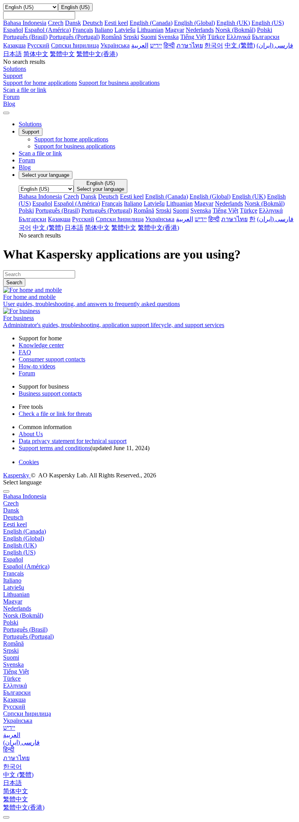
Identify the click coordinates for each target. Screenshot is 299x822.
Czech (55, 22)
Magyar (174, 29)
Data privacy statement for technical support (73, 441)
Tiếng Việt (193, 36)
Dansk (73, 22)
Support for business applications (119, 82)
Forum (27, 160)
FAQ (25, 352)
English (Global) (194, 22)
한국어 (213, 45)
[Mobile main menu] (6, 113)
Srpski (131, 36)
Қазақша (14, 45)
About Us (31, 434)
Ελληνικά (238, 36)
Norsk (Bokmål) (235, 29)
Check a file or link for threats (55, 413)
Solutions (30, 124)
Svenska (168, 36)
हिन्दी (169, 45)
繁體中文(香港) (97, 54)
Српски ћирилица (75, 45)
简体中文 (35, 54)
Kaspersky (17, 475)
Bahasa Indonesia (24, 22)
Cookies (29, 462)
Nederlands (200, 29)
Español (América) (48, 29)
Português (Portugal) (74, 36)
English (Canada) (151, 22)
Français (82, 29)
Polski (264, 29)
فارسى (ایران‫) (275, 45)
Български (266, 36)
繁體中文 (62, 54)
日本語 (12, 54)
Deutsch (93, 22)
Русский (38, 45)
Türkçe (216, 36)
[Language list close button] (6, 491)
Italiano (104, 29)
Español (13, 29)
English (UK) (233, 22)
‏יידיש (156, 45)
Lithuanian (150, 29)
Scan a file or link (40, 153)
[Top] (6, 817)
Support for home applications (40, 82)
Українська (115, 45)
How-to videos (37, 366)
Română (111, 36)
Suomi (149, 36)
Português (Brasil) (25, 36)
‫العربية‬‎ (139, 45)
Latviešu (124, 29)
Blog (25, 167)
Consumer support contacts (52, 359)
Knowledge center (41, 345)
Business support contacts (50, 393)
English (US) (268, 22)
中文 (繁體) (240, 45)
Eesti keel (116, 22)
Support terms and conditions (54, 448)
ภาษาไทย (189, 45)
